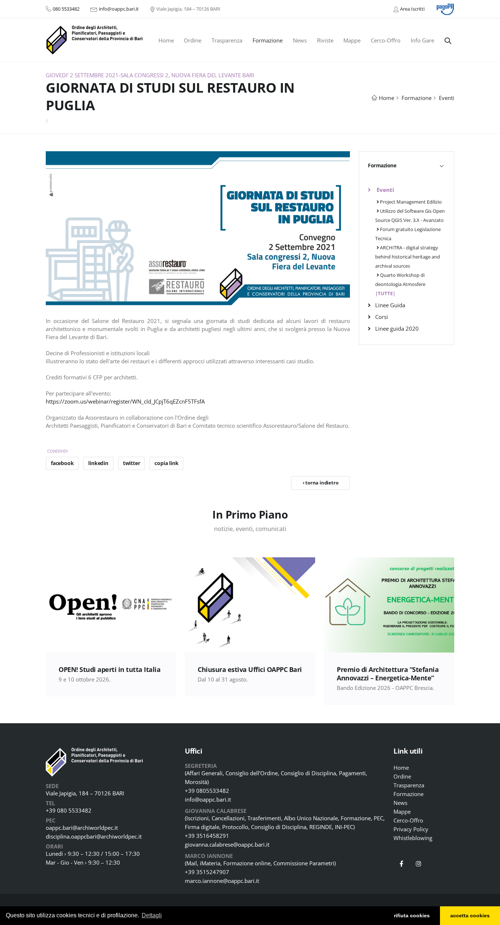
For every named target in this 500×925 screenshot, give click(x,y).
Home (166, 40)
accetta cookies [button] (470, 915)
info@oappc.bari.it (119, 9)
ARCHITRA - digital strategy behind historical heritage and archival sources (407, 256)
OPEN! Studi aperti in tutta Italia (109, 669)
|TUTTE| (385, 293)
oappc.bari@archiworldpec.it (82, 827)
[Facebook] (401, 864)
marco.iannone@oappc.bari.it (222, 880)
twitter (131, 463)
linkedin (98, 463)
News (300, 40)
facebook (62, 463)
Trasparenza (227, 40)
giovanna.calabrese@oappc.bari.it (227, 844)
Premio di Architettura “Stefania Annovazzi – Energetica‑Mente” (388, 673)
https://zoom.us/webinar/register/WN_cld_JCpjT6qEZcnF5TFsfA (125, 401)
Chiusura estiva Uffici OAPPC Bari (250, 669)
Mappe (352, 40)
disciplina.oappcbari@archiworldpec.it (94, 836)
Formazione (268, 40)
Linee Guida (390, 305)
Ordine (192, 40)
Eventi (446, 97)
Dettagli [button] (152, 915)
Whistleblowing (412, 838)
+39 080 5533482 (69, 810)
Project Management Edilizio (410, 201)
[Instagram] (418, 864)
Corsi (381, 316)
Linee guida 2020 (397, 328)
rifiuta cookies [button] (412, 915)
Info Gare (422, 40)
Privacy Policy (410, 829)
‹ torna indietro (321, 482)
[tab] (406, 165)
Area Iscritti (412, 9)
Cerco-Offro (385, 40)
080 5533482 (66, 9)
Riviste (325, 40)
